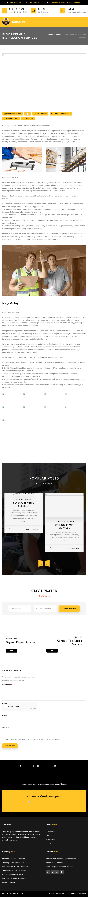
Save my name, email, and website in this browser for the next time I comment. (33, 739)
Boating (9, 118)
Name (5, 703)
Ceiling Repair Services (64, 526)
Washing (70, 521)
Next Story (78, 637)
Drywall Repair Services (20, 642)
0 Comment (42, 114)
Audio (58, 34)
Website (5, 727)
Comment (7, 685)
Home (50, 34)
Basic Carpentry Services (23, 504)
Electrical (61, 521)
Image (21, 500)
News (16, 118)
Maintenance (65, 114)
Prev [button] (40, 563)
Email (5, 715)
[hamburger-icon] (83, 22)
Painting (28, 500)
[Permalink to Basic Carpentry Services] (23, 494)
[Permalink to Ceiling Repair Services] (64, 505)
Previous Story (11, 639)
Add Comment (32, 529)
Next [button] (47, 563)
